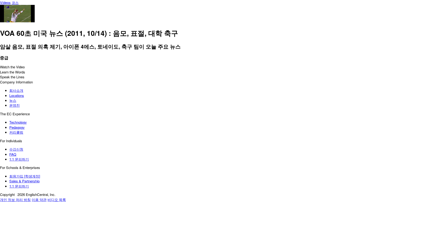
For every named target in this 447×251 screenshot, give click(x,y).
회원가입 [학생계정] (24, 176)
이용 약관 (39, 199)
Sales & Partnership (24, 180)
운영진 (14, 105)
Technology (18, 122)
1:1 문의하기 (19, 159)
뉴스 (12, 100)
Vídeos (5, 2)
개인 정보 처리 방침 (15, 199)
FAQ (12, 154)
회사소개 (16, 90)
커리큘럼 (16, 132)
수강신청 (16, 149)
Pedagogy (17, 127)
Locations (16, 95)
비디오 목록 (56, 199)
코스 (15, 2)
